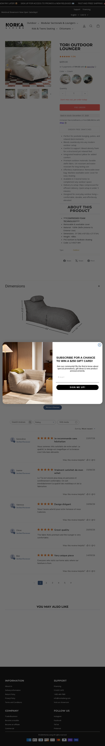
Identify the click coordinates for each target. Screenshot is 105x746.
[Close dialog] (99, 344)
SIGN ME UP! (77, 387)
